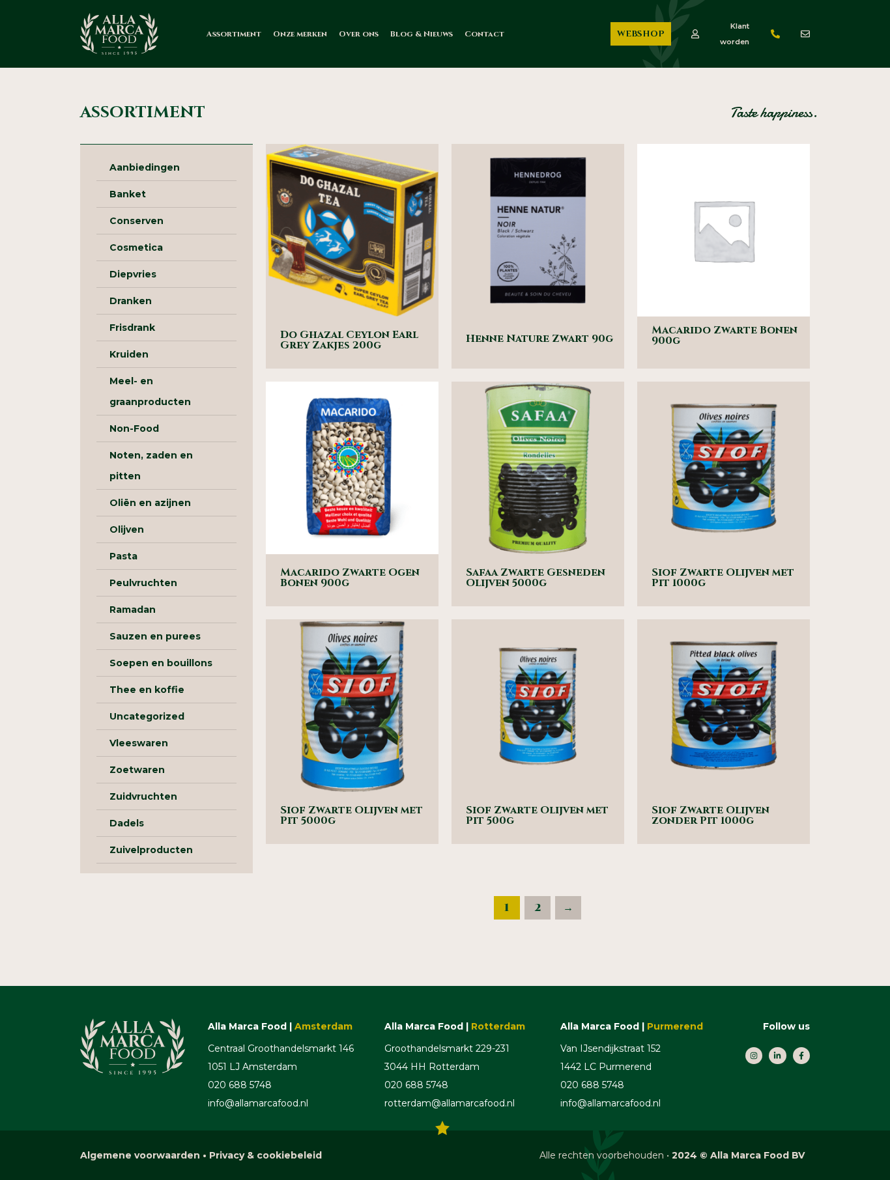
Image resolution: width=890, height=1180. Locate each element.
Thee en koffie (146, 689)
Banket (127, 194)
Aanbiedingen (144, 167)
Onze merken (300, 34)
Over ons (359, 34)
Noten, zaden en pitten (151, 465)
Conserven (136, 221)
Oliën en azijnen (150, 503)
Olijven (126, 529)
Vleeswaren (138, 743)
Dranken (130, 301)
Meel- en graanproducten (150, 391)
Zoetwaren (137, 770)
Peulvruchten (143, 583)
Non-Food (134, 428)
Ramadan (132, 609)
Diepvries (132, 274)
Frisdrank (132, 327)
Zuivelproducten (151, 850)
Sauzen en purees (155, 636)
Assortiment (234, 34)
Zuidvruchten (143, 796)
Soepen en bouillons (160, 663)
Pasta (123, 556)
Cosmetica (136, 247)
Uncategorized (146, 716)
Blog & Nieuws (421, 34)
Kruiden (129, 354)
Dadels (126, 823)
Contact (484, 34)
